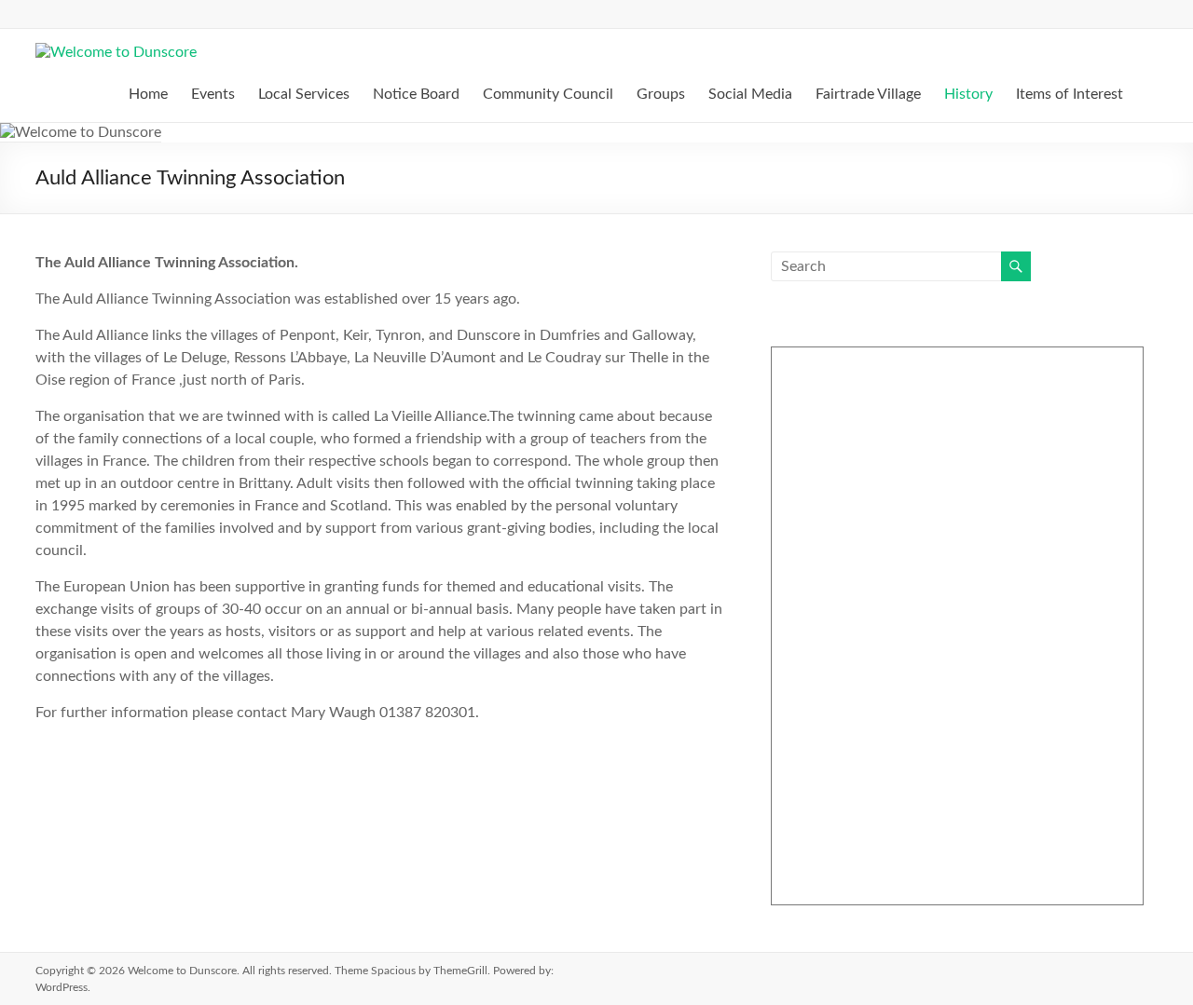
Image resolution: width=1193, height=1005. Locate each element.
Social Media (750, 94)
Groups (661, 94)
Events (213, 94)
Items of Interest (1069, 94)
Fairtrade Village (868, 94)
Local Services (304, 94)
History (968, 94)
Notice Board (416, 94)
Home (148, 94)
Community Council (548, 94)
